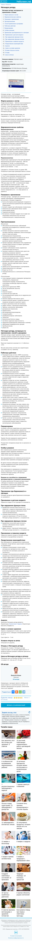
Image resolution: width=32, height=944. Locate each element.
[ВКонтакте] (13, 691)
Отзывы (7, 52)
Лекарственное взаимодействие (14, 43)
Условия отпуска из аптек (12, 50)
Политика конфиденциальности (16, 938)
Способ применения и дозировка (14, 23)
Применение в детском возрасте (14, 35)
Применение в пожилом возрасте (14, 41)
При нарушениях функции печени (14, 39)
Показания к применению (12, 19)
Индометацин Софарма (15, 624)
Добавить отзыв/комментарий (16, 705)
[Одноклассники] (16, 691)
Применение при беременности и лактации (17, 32)
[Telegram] (23, 691)
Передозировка (8, 28)
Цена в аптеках (9, 55)
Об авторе (16, 679)
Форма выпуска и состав (11, 15)
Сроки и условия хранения (12, 48)
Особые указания (9, 30)
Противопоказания (10, 21)
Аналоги (7, 46)
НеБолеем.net (24, 1)
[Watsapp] (20, 691)
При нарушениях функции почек (14, 37)
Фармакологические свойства (13, 17)
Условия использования (16, 935)
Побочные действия (10, 26)
